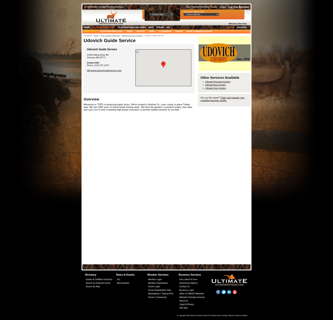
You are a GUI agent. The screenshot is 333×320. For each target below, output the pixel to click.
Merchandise (123, 283)
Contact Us (184, 286)
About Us (183, 301)
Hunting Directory (104, 27)
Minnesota (90, 31)
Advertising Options (188, 283)
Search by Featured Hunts (98, 283)
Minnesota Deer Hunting (132, 36)
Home (87, 27)
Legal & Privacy (186, 304)
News (129, 31)
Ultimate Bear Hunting (215, 85)
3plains (244, 315)
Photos (140, 31)
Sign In (230, 27)
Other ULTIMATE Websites (191, 293)
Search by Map (93, 286)
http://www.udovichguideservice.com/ (104, 70)
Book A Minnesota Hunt (199, 31)
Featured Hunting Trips (132, 27)
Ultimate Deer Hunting (215, 88)
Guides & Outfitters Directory (99, 279)
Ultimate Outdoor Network (199, 315)
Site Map (183, 308)
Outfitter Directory (111, 31)
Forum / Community (157, 297)
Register (242, 27)
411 (168, 27)
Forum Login (154, 286)
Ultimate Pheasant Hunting (217, 82)
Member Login (155, 279)
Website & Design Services (192, 297)
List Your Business (238, 7)
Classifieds (165, 31)
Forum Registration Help (159, 290)
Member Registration (158, 283)
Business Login (186, 290)
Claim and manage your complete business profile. (222, 99)
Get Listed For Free (188, 279)
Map (151, 27)
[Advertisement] (225, 160)
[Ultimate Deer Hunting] (112, 17)
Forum (160, 27)
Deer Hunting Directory (110, 36)
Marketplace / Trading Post (160, 293)
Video (152, 31)
